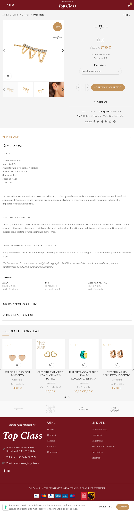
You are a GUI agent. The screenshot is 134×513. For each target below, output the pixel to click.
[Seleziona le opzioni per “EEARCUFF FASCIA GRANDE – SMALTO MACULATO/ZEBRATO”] (83, 365)
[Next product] (130, 15)
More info (105, 506)
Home (5, 14)
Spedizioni (97, 452)
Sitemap (96, 457)
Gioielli (26, 14)
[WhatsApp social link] (110, 121)
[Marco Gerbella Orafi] (51, 409)
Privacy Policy (99, 429)
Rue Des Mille (17, 384)
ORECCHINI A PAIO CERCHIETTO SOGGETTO (116, 374)
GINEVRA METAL (97, 282)
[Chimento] (83, 409)
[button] (50, 365)
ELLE (86, 116)
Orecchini (38, 14)
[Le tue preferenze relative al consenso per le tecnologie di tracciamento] (6, 507)
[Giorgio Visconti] (18, 409)
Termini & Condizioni (103, 446)
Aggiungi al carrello (108, 87)
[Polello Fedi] (115, 409)
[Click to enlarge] (8, 76)
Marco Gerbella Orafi (50, 387)
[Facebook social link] (94, 121)
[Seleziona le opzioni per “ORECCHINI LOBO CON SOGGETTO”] (17, 365)
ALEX (5, 282)
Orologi (51, 434)
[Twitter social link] (98, 121)
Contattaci (53, 452)
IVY (47, 282)
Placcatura (100, 65)
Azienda (51, 446)
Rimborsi (97, 434)
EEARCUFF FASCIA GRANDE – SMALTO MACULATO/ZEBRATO (83, 375)
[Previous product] (123, 15)
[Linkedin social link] (106, 121)
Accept (122, 506)
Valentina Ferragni (113, 116)
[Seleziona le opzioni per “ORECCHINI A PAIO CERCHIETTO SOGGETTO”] (116, 365)
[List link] (22, 457)
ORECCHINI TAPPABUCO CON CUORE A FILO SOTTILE (50, 375)
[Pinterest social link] (102, 121)
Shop (16, 14)
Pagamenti (97, 440)
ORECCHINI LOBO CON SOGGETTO (17, 374)
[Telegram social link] (114, 121)
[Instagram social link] (8, 471)
